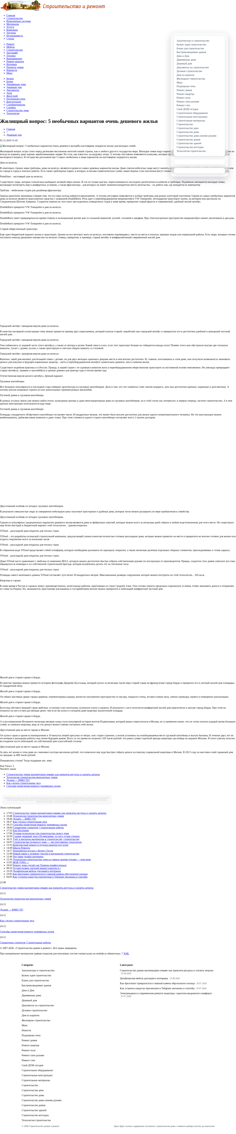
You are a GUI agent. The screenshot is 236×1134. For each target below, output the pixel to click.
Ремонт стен (28, 1060)
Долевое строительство (34, 1010)
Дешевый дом (14, 135)
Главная (10, 129)
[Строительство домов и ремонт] (52, 10)
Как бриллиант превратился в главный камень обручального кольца (65, 798)
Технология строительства (36, 1120)
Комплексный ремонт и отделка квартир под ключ (40, 845)
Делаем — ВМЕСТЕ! (18, 780)
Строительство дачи (33, 1090)
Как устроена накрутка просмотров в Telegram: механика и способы (50, 876)
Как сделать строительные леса (23, 783)
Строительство (30, 1085)
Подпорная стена (31, 1035)
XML (126, 953)
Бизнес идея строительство (36, 975)
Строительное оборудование (37, 1070)
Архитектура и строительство (38, 970)
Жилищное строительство (36, 1020)
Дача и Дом (28, 990)
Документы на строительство (38, 1005)
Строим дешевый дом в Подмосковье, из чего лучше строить (46, 836)
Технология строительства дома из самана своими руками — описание (52, 859)
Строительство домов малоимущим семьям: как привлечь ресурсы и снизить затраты (53, 774)
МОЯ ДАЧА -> (21, 862)
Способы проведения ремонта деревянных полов (33, 786)
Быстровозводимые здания (36, 985)
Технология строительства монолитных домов (31, 777)
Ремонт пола (28, 1050)
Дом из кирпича (30, 1015)
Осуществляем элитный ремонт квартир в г (37, 868)
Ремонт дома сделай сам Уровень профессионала (39, 865)
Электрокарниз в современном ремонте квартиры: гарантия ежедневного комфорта (74, 800)
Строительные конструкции (37, 1075)
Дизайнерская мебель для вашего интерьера (22, 798)
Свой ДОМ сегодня (32, 1065)
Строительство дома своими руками (41, 1100)
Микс (25, 1025)
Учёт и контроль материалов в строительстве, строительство (46, 839)
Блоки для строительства (35, 980)
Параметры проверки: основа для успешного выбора (57, 802)
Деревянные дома (31, 995)
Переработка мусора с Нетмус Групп (33, 850)
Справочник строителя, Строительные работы (38, 827)
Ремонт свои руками (33, 1055)
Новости (26, 1030)
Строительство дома (33, 1095)
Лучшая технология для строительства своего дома (41, 833)
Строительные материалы (36, 1080)
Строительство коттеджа (35, 1115)
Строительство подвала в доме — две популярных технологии (47, 842)
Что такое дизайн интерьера (28, 856)
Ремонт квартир (30, 1045)
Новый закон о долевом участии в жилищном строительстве (46, 853)
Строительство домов (33, 1105)
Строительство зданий (34, 1110)
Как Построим (21, 830)
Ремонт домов (29, 1040)
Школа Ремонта (21, 847)
